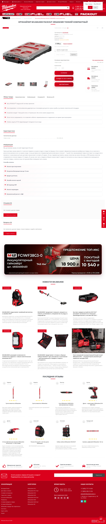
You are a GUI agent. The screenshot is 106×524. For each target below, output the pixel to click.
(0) (67, 28)
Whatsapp (85, 501)
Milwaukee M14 (32, 493)
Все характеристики (97, 60)
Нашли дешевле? (67, 43)
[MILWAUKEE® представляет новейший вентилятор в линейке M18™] (17, 297)
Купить (74, 54)
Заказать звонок (78, 9)
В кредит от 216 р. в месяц (64, 78)
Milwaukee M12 (32, 488)
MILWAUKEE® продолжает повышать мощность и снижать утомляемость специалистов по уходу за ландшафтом (52, 313)
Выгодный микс (5, 488)
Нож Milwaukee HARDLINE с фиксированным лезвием (66, 404)
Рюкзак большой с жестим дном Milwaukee (40, 442)
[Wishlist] (97, 28)
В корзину (64, 73)
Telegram (82, 501)
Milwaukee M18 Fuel (33, 497)
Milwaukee (65, 32)
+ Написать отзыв (10, 215)
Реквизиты (4, 499)
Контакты (78, 1)
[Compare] (102, 28)
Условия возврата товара (8, 502)
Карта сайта (4, 511)
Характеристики (20, 97)
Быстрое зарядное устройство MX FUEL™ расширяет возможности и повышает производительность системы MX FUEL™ (85, 313)
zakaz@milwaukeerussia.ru (88, 494)
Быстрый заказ (64, 84)
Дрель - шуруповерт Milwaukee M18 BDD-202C (93, 404)
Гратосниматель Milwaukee (13, 403)
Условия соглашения (6, 493)
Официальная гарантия (14, 465)
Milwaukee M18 (32, 495)
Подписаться (99, 475)
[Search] (67, 7)
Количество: (58, 65)
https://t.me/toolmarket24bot (55, 498)
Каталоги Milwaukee (28, 1)
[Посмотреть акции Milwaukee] (53, 259)
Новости (71, 1)
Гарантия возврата (65, 464)
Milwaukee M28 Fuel (33, 502)
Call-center (36, 464)
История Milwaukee (62, 1)
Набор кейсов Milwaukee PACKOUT (66, 442)
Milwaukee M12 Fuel (33, 490)
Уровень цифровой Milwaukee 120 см (92, 442)
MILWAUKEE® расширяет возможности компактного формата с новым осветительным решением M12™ (16, 356)
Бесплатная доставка (93, 464)
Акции (84, 1)
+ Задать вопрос (10, 233)
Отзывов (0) (41, 97)
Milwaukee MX (31, 504)
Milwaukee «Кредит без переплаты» (10, 506)
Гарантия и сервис (40, 1)
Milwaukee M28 (32, 499)
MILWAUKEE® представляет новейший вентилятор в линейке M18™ (17, 312)
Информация (31, 97)
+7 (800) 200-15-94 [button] (87, 491)
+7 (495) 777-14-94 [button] (87, 488)
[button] (103, 225)
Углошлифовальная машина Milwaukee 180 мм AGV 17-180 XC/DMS (13, 442)
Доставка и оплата (51, 1)
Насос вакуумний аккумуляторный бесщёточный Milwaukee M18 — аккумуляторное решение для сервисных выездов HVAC (88, 356)
